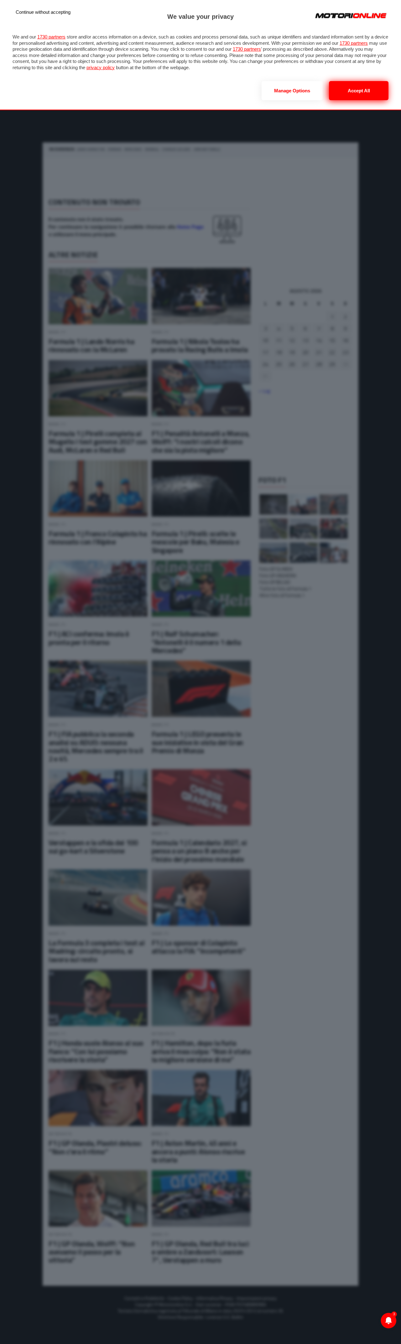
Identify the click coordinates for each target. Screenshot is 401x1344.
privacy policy (100, 67)
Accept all (359, 90)
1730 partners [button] (51, 36)
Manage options (292, 90)
